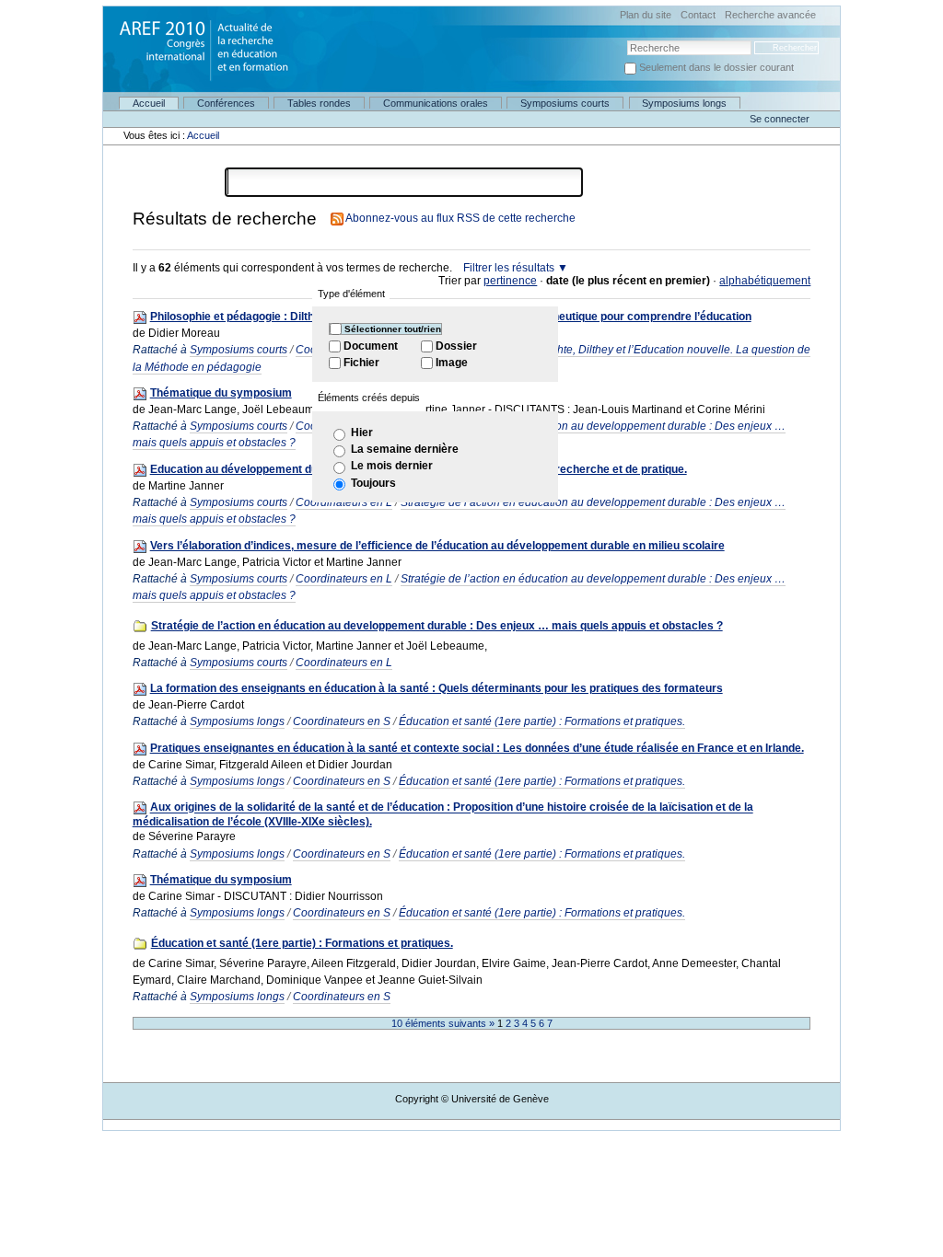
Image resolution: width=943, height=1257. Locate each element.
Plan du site (645, 15)
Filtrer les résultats (508, 267)
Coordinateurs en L (344, 578)
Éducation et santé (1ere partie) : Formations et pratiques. (542, 721)
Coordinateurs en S (341, 721)
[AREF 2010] (196, 42)
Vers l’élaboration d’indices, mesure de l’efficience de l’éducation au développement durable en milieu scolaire (437, 545)
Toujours (373, 483)
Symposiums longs (684, 103)
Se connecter (779, 118)
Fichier (361, 362)
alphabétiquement (764, 280)
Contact (698, 15)
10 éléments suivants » (444, 1023)
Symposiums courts (565, 103)
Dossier (456, 346)
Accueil (149, 103)
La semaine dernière (405, 449)
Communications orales (435, 103)
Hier (362, 432)
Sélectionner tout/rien (392, 329)
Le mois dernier (392, 465)
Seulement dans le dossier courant (716, 67)
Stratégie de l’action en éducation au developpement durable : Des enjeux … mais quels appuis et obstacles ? (437, 625)
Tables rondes (319, 103)
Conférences (226, 103)
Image (452, 362)
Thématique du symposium (221, 392)
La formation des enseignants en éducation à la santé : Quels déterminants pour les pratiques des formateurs (436, 688)
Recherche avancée (770, 15)
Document (370, 346)
